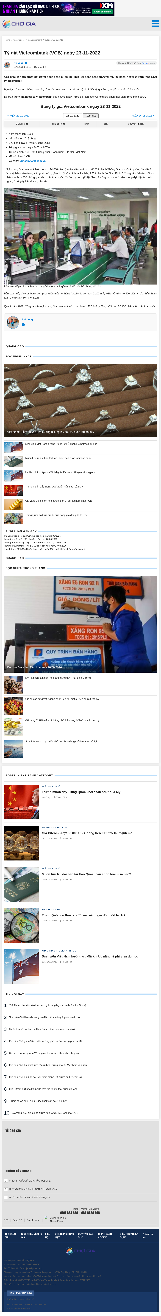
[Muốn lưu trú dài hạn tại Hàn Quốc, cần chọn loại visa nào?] (13, 461)
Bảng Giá (17, 1220)
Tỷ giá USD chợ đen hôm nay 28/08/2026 (40, 536)
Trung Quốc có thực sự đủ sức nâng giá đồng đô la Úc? (56, 515)
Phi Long (27, 319)
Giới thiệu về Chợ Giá (31, 1236)
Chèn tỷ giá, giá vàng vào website (29, 1180)
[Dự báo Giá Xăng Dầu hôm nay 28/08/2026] (80, 624)
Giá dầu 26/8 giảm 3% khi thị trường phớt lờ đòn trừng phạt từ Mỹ (45, 1041)
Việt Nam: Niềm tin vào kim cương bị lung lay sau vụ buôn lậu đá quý (50, 431)
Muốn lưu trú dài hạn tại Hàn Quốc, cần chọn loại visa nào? (58, 458)
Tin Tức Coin (60, 827)
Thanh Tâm (61, 797)
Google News (33, 1220)
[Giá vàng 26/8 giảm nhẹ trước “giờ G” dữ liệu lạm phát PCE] (13, 504)
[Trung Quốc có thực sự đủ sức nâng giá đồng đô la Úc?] (13, 518)
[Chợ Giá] (19, 24)
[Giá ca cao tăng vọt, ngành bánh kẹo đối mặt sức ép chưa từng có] (13, 706)
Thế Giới (47, 786)
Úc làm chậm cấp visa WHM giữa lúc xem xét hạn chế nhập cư (60, 472)
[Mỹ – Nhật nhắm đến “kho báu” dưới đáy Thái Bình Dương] (13, 685)
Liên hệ (47, 1236)
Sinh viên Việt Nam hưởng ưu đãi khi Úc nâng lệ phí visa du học (61, 444)
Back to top (147, 1236)
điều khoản (97, 1276)
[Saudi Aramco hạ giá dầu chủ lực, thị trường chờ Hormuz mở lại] (13, 749)
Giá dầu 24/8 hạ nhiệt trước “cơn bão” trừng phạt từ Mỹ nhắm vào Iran (48, 1065)
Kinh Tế (46, 910)
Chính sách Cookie (105, 1236)
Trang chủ (10, 1236)
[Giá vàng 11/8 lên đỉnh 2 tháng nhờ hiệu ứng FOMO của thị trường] (13, 727)
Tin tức (57, 786)
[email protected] (34, 1268)
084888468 (13, 1268)
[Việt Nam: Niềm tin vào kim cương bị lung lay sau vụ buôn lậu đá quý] (80, 400)
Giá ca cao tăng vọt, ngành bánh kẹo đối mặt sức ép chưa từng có (62, 699)
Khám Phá (48, 951)
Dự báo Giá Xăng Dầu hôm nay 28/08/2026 (34, 667)
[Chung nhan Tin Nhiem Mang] (56, 1219)
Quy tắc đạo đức (85, 1236)
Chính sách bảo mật (64, 1236)
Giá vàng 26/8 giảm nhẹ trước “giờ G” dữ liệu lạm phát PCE (58, 500)
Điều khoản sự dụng (129, 1236)
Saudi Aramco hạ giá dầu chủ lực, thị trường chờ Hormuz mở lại (61, 741)
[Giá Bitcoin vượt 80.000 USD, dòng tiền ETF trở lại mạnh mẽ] (21, 843)
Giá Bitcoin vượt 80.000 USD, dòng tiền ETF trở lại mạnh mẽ (87, 833)
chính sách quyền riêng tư (77, 1276)
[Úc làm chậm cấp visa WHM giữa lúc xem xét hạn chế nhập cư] (13, 475)
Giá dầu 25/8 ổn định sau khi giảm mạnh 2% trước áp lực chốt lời (45, 1077)
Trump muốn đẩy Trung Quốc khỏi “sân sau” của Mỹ (54, 486)
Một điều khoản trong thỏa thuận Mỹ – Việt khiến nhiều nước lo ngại (51, 549)
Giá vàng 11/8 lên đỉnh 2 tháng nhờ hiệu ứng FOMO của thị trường (62, 720)
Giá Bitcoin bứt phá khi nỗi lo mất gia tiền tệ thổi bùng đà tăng (43, 1089)
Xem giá (91, 115)
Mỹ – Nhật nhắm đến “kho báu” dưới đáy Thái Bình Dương (58, 677)
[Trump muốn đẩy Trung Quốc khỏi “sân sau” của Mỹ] (13, 490)
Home (7, 40)
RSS (6, 1220)
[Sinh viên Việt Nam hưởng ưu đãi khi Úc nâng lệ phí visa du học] (13, 447)
